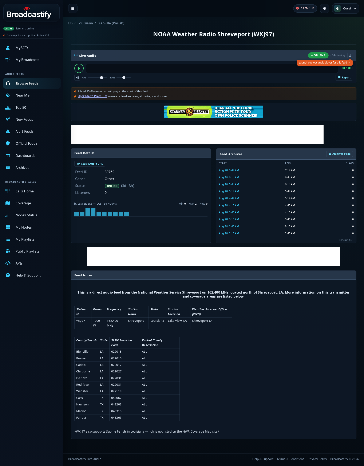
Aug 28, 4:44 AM (229, 198)
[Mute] (77, 78)
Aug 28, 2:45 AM (229, 226)
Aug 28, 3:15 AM (229, 219)
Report (346, 77)
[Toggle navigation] (73, 8)
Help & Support (262, 459)
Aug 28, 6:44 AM (229, 170)
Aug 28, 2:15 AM (229, 233)
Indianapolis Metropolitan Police (25, 35)
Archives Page (341, 154)
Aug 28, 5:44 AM (229, 184)
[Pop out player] (350, 55)
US (70, 23)
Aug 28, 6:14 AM (229, 177)
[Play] (79, 68)
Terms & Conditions (290, 459)
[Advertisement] (197, 134)
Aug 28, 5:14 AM (229, 191)
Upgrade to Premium (92, 96)
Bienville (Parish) (111, 23)
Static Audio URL (92, 163)
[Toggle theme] (324, 8)
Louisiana (85, 23)
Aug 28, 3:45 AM (229, 212)
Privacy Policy (317, 459)
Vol (84, 77)
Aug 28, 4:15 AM (229, 205)
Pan (112, 77)
